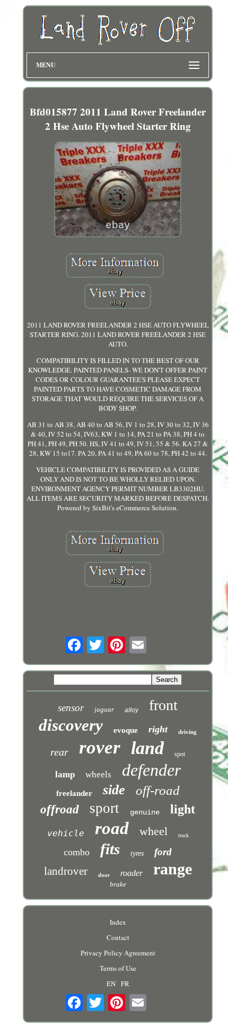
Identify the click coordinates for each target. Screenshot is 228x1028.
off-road (158, 790)
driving (187, 732)
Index (118, 922)
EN (111, 983)
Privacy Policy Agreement (118, 953)
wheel (153, 831)
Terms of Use (118, 968)
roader (131, 873)
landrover (65, 871)
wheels (98, 774)
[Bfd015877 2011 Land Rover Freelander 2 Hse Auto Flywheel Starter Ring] (117, 190)
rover (99, 747)
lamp (65, 774)
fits (110, 848)
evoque (125, 730)
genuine (145, 812)
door (104, 875)
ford (163, 851)
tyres (137, 853)
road (112, 828)
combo (77, 852)
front (163, 705)
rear (59, 752)
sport (104, 808)
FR (125, 983)
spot (179, 754)
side (114, 789)
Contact (118, 937)
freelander (74, 793)
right (158, 729)
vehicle (65, 833)
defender (151, 769)
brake (118, 884)
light (182, 809)
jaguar (104, 709)
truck (183, 835)
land (147, 748)
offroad (59, 809)
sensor (71, 707)
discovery (71, 725)
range (172, 869)
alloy (131, 710)
